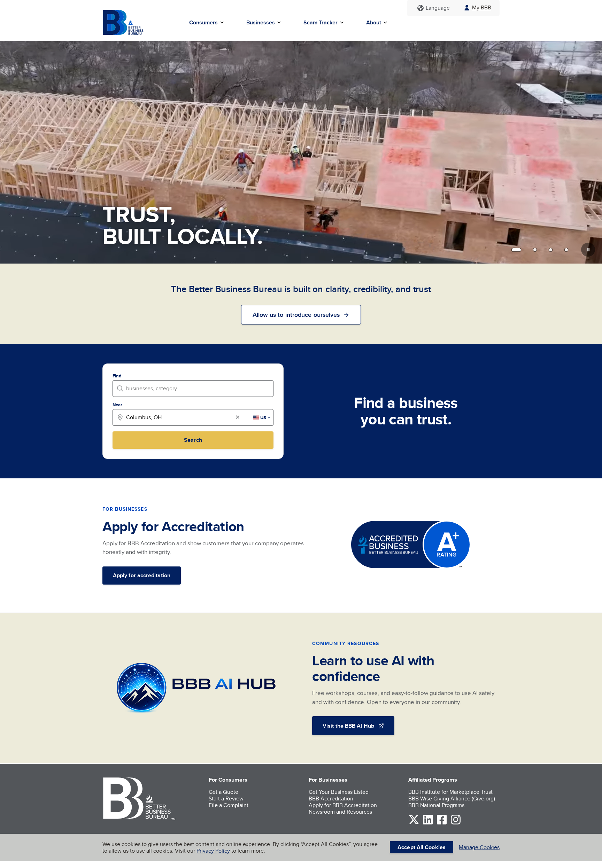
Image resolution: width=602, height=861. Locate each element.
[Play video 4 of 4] (566, 249)
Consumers (203, 22)
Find (117, 376)
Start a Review (226, 799)
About (373, 22)
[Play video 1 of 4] (516, 249)
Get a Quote (223, 792)
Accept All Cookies (422, 847)
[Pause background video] (588, 250)
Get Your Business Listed (339, 792)
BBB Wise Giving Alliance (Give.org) (451, 799)
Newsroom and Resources (340, 812)
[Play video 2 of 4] (535, 249)
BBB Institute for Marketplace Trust (450, 792)
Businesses (260, 22)
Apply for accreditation (141, 575)
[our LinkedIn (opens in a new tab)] (427, 823)
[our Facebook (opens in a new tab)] (441, 823)
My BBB (481, 7)
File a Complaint (228, 805)
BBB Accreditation (331, 799)
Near (117, 404)
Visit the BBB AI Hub (348, 726)
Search (193, 440)
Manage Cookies (479, 847)
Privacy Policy (213, 851)
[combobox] (195, 388)
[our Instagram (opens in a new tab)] (455, 823)
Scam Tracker (320, 22)
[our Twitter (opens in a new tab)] (413, 823)
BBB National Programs (436, 805)
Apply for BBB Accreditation (343, 805)
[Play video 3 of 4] (550, 249)
